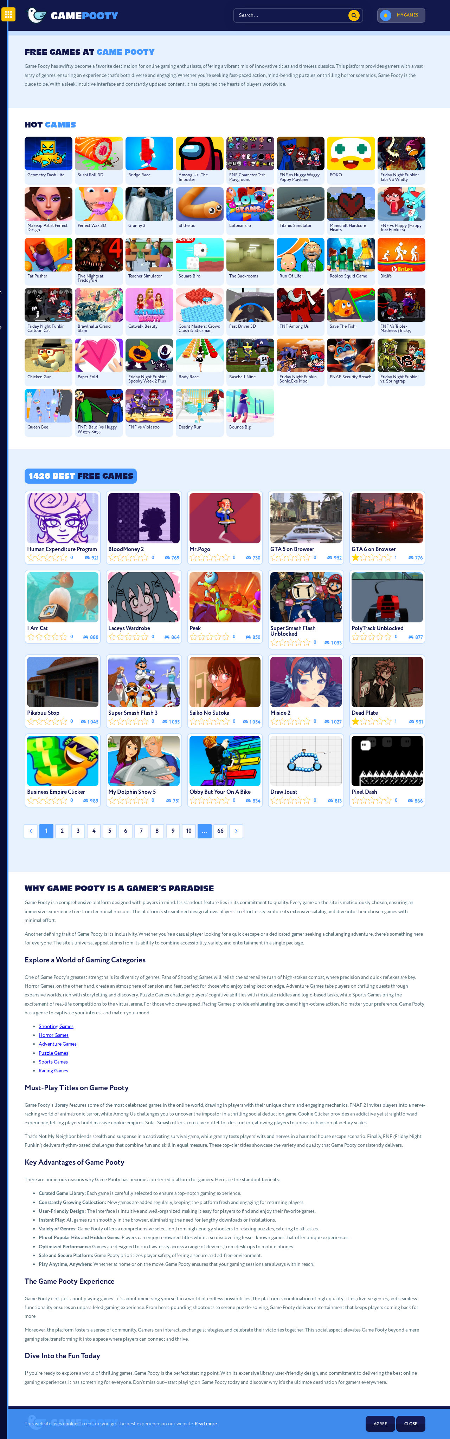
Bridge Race (139, 175)
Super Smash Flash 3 (133, 713)
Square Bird (189, 276)
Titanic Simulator (295, 226)
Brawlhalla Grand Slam (94, 329)
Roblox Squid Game (348, 276)
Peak (195, 629)
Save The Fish (342, 327)
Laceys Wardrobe (129, 629)
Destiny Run (190, 427)
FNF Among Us (294, 327)
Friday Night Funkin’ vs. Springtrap (399, 379)
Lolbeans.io (240, 226)
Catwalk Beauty (143, 327)
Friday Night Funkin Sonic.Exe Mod (298, 379)
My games (407, 15)
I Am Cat (37, 629)
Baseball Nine (242, 377)
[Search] (354, 15)
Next (236, 831)
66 (220, 831)
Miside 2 (280, 713)
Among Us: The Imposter (193, 177)
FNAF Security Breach (351, 377)
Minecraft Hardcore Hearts (348, 228)
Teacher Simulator (145, 276)
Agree (380, 1424)
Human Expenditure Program (62, 549)
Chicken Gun (39, 377)
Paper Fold (88, 377)
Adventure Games (58, 1044)
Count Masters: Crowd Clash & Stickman (199, 329)
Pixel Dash (364, 792)
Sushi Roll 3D (90, 175)
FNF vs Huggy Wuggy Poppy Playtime (299, 177)
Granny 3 (137, 226)
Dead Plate (365, 713)
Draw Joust (283, 792)
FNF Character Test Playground (247, 177)
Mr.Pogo (199, 549)
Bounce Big (240, 427)
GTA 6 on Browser (374, 549)
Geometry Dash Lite (45, 175)
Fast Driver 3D (242, 327)
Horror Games (54, 1035)
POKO (336, 175)
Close (410, 1424)
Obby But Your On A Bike (220, 792)
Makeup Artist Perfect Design (47, 228)
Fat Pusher (37, 276)
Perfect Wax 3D (92, 226)
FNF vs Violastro (144, 427)
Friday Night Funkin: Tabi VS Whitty (399, 177)
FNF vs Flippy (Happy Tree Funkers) (401, 228)
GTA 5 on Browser (292, 549)
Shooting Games (56, 1026)
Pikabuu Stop (43, 713)
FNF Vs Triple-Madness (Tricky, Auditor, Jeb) (395, 329)
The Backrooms (243, 276)
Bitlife (386, 276)
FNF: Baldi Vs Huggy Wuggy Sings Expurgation (97, 429)
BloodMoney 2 (126, 549)
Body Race (189, 377)
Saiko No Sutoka (209, 713)
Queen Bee (37, 427)
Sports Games (53, 1062)
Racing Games (53, 1070)
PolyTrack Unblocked (378, 629)
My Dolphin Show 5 (132, 792)
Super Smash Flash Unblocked (293, 631)
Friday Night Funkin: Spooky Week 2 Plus (147, 379)
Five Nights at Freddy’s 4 (90, 278)
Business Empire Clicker (56, 792)
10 (189, 831)
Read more (206, 1423)
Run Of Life (290, 276)
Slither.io (187, 226)
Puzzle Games (53, 1053)
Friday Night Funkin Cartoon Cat (46, 329)
